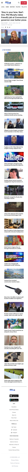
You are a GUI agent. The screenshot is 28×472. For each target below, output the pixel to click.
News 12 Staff (4, 23)
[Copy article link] (9, 27)
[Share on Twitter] (7, 27)
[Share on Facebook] (5, 27)
